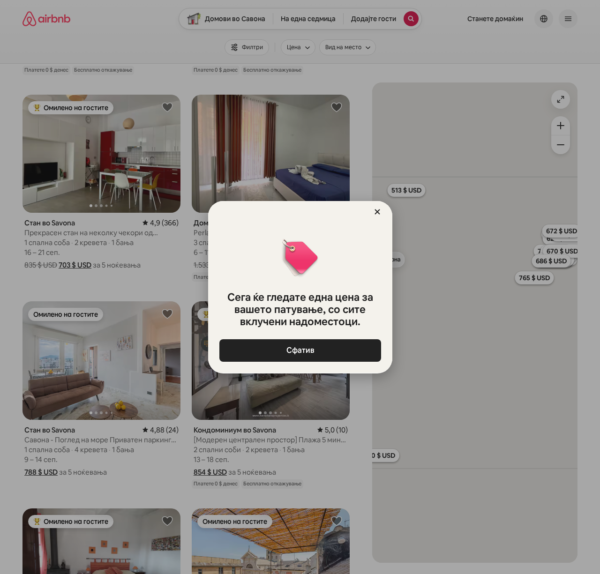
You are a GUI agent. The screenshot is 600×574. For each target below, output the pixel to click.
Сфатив (300, 350)
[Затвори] (377, 212)
